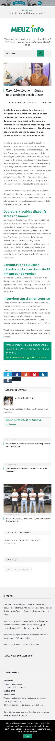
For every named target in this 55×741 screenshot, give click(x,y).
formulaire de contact (18, 715)
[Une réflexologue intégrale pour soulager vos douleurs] (27, 74)
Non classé (46, 102)
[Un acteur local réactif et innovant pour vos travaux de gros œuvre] (27, 499)
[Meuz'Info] (27, 28)
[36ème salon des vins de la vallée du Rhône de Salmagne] (27, 462)
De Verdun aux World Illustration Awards (26, 13)
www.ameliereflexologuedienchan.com (26, 357)
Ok (27, 736)
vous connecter (20, 540)
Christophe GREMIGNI (16, 102)
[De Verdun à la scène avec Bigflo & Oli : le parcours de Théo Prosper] (27, 438)
